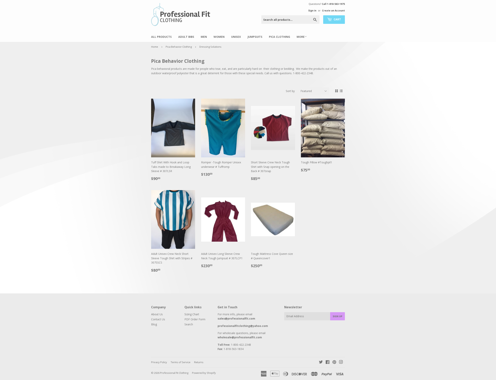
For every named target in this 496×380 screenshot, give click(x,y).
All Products (161, 37)
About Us (157, 314)
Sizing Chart (191, 314)
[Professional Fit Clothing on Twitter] (321, 362)
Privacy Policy (159, 362)
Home (154, 46)
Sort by (290, 91)
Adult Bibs (186, 37)
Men (204, 37)
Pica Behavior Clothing (179, 46)
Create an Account (333, 10)
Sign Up (337, 316)
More (301, 37)
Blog (154, 324)
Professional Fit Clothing (174, 373)
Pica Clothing (279, 37)
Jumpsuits (254, 37)
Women (219, 37)
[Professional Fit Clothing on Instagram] (341, 362)
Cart (337, 19)
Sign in (312, 10)
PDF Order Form (194, 319)
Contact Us (158, 319)
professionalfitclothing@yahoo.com (243, 326)
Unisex (236, 37)
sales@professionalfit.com (236, 318)
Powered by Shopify (204, 373)
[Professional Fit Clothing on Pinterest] (334, 362)
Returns (198, 362)
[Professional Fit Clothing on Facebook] (328, 362)
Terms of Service (180, 362)
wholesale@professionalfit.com (240, 337)
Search (188, 324)
